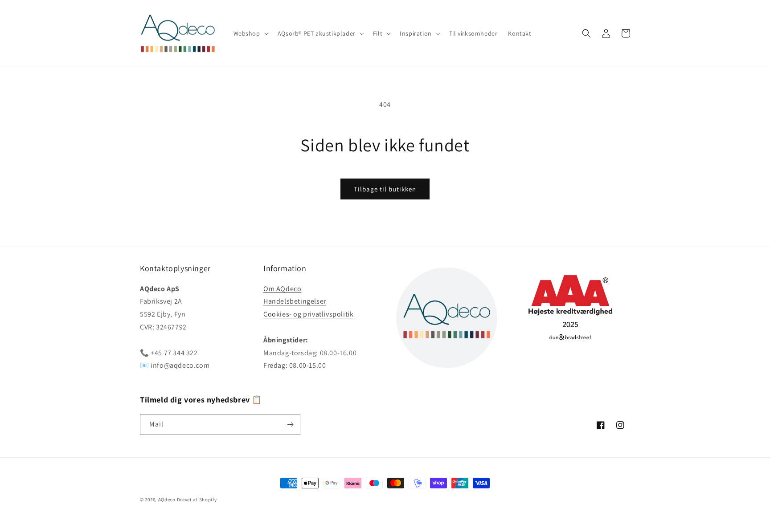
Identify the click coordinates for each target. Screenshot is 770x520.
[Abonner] (290, 424)
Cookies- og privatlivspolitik (308, 314)
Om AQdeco (282, 288)
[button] (250, 33)
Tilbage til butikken (385, 189)
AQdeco (167, 499)
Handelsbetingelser (294, 301)
